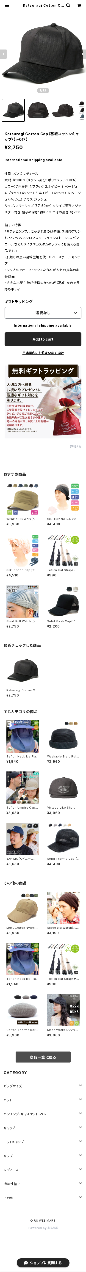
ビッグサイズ (13, 1086)
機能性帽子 (12, 1184)
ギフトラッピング (19, 301)
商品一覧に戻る (43, 1057)
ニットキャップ (14, 1142)
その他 (8, 1198)
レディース (11, 1170)
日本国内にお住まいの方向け (43, 353)
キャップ (9, 1128)
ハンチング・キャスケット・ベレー (27, 1114)
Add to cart (43, 339)
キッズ (8, 1156)
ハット (8, 1100)
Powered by (38, 1228)
